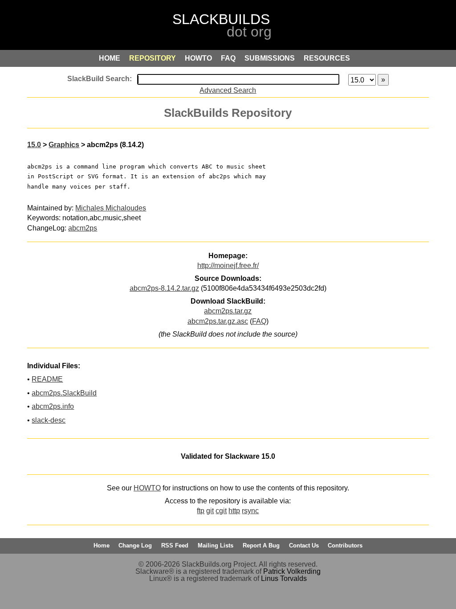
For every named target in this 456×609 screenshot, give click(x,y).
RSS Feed (174, 545)
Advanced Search (228, 90)
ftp (200, 510)
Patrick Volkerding (292, 571)
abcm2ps (82, 228)
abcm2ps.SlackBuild (64, 393)
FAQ (259, 321)
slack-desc (48, 420)
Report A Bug (261, 545)
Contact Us (304, 545)
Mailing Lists (215, 545)
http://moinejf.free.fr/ (228, 265)
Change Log (135, 545)
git (210, 510)
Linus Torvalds (284, 578)
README (47, 379)
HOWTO (147, 488)
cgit (221, 510)
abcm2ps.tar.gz (228, 311)
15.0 (34, 144)
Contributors (345, 545)
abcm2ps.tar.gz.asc (217, 321)
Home (102, 545)
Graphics (64, 144)
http (234, 510)
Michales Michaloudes (110, 208)
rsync (250, 510)
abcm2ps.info (53, 406)
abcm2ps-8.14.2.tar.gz (164, 288)
